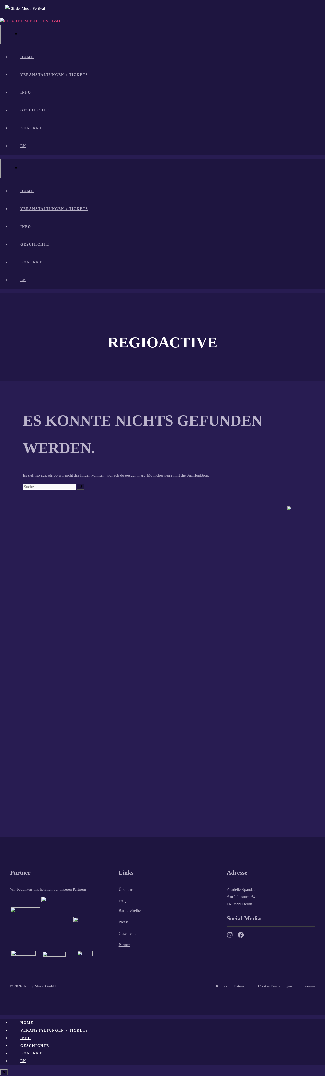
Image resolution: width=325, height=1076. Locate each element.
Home (27, 57)
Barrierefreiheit (131, 910)
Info (25, 92)
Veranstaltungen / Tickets (54, 75)
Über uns (126, 889)
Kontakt (31, 128)
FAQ (123, 901)
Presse (124, 922)
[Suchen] (80, 487)
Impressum (306, 986)
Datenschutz (243, 986)
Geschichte (34, 110)
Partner (124, 945)
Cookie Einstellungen (275, 986)
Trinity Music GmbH (39, 986)
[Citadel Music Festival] (31, 21)
